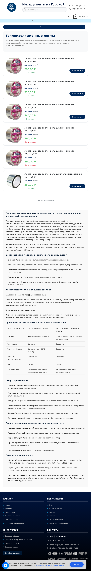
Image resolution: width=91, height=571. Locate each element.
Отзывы (52, 512)
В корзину (77, 71)
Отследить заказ (56, 519)
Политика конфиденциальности (18, 540)
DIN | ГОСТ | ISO (11, 519)
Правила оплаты (12, 543)
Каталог (8, 509)
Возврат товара (11, 547)
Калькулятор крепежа (14, 523)
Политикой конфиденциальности (49, 566)
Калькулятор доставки (58, 523)
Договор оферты (12, 536)
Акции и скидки (55, 509)
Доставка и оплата (12, 516)
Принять (76, 564)
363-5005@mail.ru (78, 6)
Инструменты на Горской (43, 4)
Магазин (8, 505)
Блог (51, 505)
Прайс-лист (10, 512)
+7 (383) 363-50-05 (78, 9)
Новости (52, 516)
